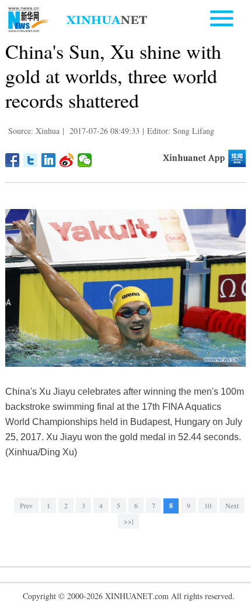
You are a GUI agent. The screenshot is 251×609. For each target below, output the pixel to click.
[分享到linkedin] (48, 160)
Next (232, 505)
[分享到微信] (85, 160)
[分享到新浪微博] (67, 160)
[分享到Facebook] (12, 160)
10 (207, 505)
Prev (26, 505)
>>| (128, 521)
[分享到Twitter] (30, 160)
